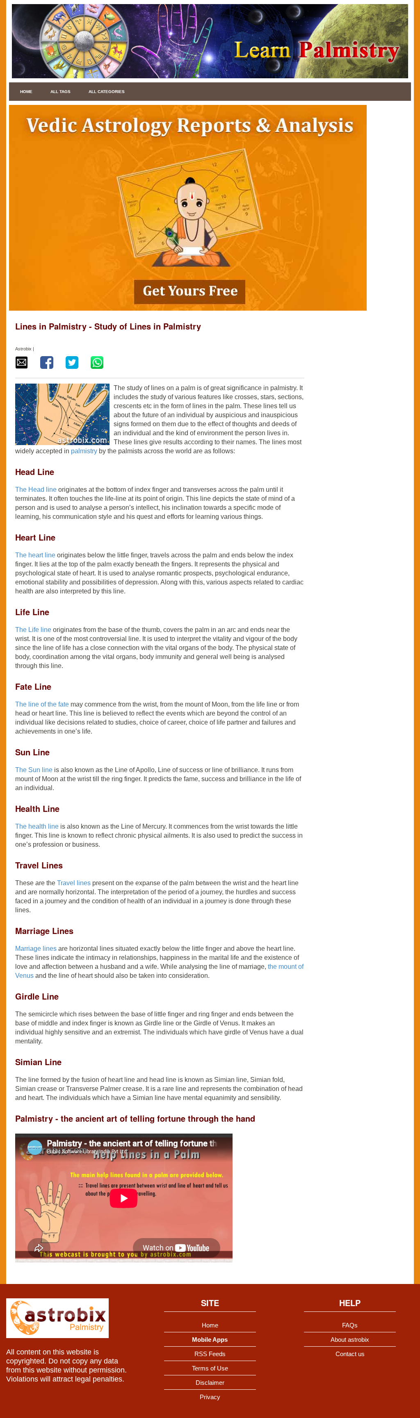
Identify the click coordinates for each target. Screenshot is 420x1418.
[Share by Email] (21, 362)
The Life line (33, 629)
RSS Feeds (210, 1353)
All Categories (107, 91)
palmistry (85, 451)
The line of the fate (42, 704)
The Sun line (33, 769)
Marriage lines (36, 948)
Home (26, 91)
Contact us (350, 1353)
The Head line (36, 489)
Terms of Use (210, 1368)
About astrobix (350, 1339)
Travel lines (74, 882)
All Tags (60, 91)
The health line (37, 826)
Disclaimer (210, 1382)
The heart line (35, 555)
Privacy (210, 1396)
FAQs (350, 1325)
